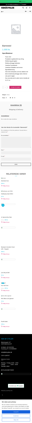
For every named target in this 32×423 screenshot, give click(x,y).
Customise (16, 415)
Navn (2, 150)
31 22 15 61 (9, 1)
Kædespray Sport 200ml (7, 193)
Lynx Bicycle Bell (5, 272)
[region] (16, 411)
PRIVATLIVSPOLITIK (7, 390)
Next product (30, 11)
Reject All (16, 419)
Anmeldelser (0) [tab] (16, 105)
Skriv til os (23, 1)
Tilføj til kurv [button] (6, 185)
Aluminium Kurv (5, 180)
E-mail (3, 156)
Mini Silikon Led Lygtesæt (7, 298)
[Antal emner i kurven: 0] (2, 395)
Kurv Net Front (4, 285)
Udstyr (8, 94)
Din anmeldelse (5, 135)
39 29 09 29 (15, 1)
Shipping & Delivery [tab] (16, 109)
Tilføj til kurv (15, 87)
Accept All (16, 411)
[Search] (23, 8)
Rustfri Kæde (4, 321)
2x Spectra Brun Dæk (6, 217)
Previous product (26, 11)
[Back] (2, 11)
